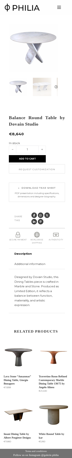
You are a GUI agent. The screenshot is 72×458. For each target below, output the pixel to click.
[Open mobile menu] (59, 7)
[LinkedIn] (34, 221)
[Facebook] (34, 215)
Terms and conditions (36, 451)
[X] (47, 215)
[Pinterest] (40, 221)
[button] (52, 29)
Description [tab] (23, 253)
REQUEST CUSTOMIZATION (37, 169)
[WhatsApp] (40, 215)
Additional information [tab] (29, 264)
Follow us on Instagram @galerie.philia (36, 455)
